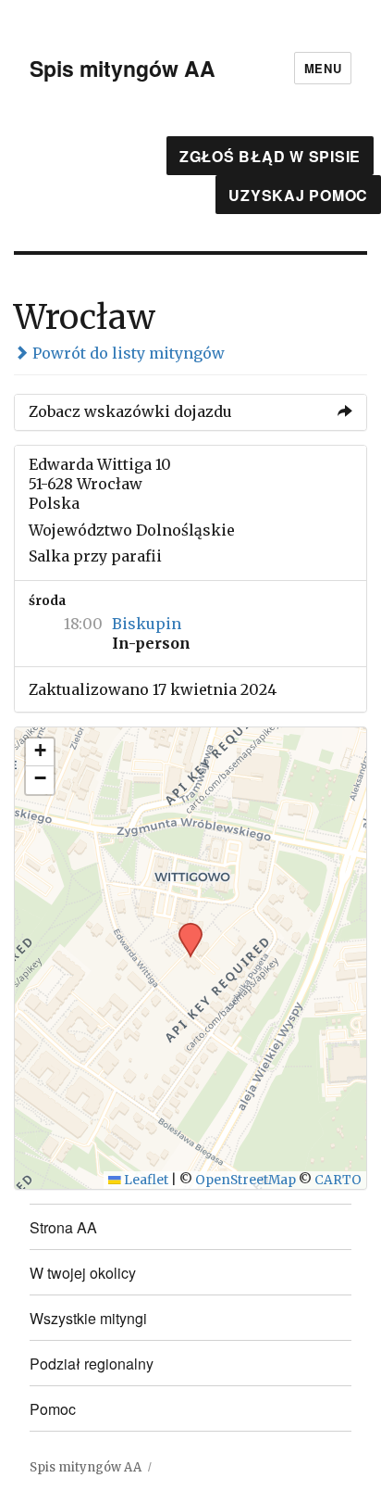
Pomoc (53, 1409)
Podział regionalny (92, 1363)
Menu (322, 68)
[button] (184, 928)
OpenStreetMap (245, 1180)
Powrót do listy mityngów (127, 353)
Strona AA (63, 1227)
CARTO (338, 1180)
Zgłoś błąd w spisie (270, 156)
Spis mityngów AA (122, 68)
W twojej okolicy (83, 1272)
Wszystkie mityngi (88, 1318)
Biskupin (146, 623)
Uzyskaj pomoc (298, 195)
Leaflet (144, 1180)
